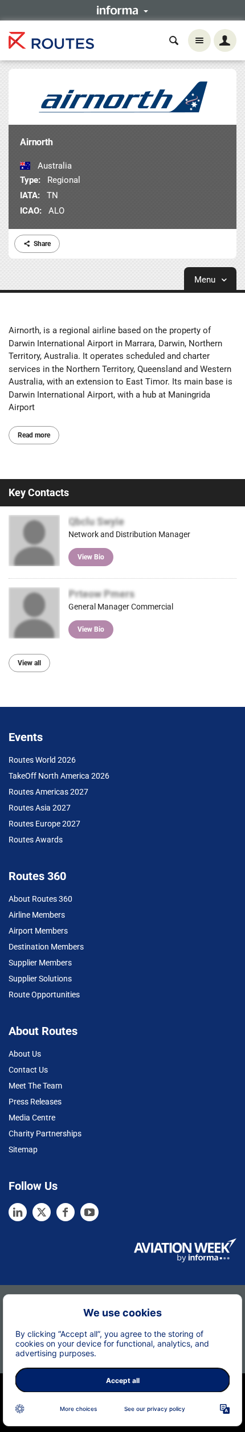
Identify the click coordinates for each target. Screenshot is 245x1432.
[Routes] (51, 41)
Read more (34, 435)
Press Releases (35, 1101)
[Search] (173, 40)
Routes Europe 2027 (44, 823)
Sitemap (23, 1149)
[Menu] (199, 40)
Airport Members (38, 930)
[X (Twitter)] (41, 1212)
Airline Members (37, 914)
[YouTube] (89, 1212)
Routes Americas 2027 (48, 791)
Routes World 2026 (42, 759)
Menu (206, 280)
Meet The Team (35, 1085)
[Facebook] (65, 1212)
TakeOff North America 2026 (59, 775)
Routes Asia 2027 (40, 807)
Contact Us (28, 1069)
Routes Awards (36, 839)
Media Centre (32, 1117)
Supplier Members (40, 962)
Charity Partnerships (45, 1133)
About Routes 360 (40, 898)
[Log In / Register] (225, 40)
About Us (25, 1053)
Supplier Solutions (40, 978)
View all (29, 663)
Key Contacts (39, 492)
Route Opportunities (44, 994)
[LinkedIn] (18, 1212)
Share (42, 244)
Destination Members (46, 946)
